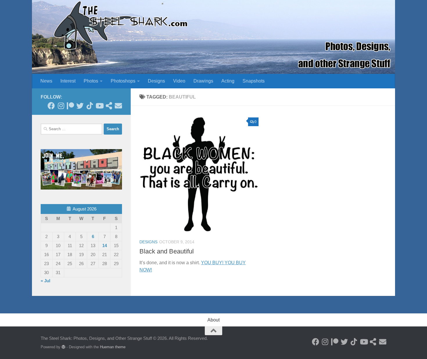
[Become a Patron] (70, 105)
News (46, 80)
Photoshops (123, 80)
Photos (91, 80)
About (213, 319)
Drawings (203, 80)
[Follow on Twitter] (80, 105)
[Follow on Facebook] (51, 105)
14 (104, 245)
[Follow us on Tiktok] (89, 105)
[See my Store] (108, 105)
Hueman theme (112, 347)
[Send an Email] (118, 105)
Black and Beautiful (166, 251)
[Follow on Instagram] (60, 105)
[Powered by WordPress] (63, 347)
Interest (68, 80)
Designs (156, 80)
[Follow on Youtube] (99, 105)
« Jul (45, 280)
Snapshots (254, 80)
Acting (227, 80)
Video (179, 80)
